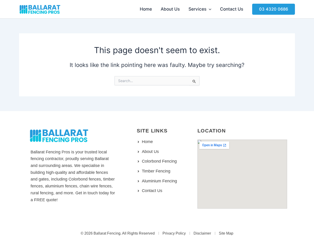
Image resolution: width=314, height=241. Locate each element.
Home (146, 9)
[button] (208, 9)
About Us (170, 9)
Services (197, 9)
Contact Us (231, 9)
